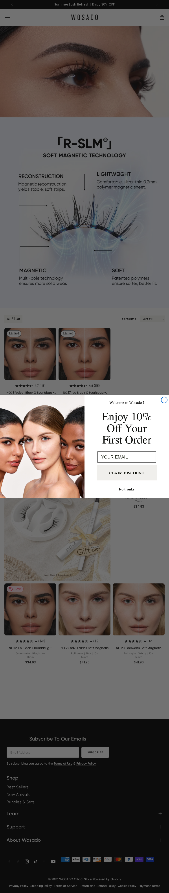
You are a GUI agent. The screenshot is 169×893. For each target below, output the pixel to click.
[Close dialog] (164, 400)
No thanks (126, 489)
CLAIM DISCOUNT (126, 473)
